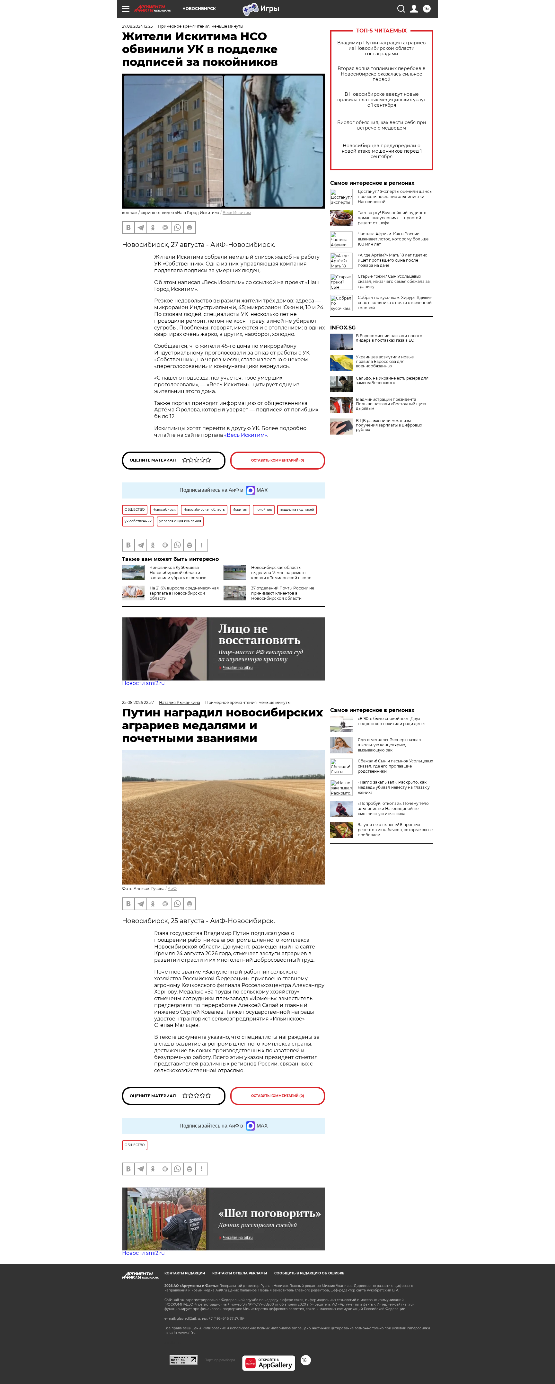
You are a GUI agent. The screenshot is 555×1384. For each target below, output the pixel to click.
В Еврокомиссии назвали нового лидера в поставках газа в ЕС (389, 338)
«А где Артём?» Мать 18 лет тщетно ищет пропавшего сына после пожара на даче (392, 260)
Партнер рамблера (220, 1360)
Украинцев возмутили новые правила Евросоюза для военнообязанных (385, 361)
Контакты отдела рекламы (239, 1273)
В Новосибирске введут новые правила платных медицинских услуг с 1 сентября (381, 100)
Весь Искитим (237, 212)
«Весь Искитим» (245, 435)
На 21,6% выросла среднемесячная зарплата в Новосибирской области (184, 593)
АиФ (172, 888)
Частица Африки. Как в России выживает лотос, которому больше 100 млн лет (393, 239)
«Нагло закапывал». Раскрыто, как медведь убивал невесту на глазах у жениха (394, 787)
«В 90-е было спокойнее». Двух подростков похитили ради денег (392, 721)
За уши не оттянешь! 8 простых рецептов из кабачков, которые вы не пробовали (395, 829)
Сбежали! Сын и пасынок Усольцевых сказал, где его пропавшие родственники (395, 766)
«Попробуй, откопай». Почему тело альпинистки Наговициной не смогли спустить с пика (393, 808)
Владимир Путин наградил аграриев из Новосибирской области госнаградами (381, 48)
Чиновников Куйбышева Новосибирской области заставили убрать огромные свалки (164, 575)
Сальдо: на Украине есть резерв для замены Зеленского (392, 380)
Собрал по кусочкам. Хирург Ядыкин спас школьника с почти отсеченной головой (395, 302)
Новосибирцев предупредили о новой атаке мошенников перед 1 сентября (382, 151)
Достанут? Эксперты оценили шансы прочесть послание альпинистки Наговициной (395, 196)
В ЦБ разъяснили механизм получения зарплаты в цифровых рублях (389, 425)
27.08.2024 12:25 (137, 26)
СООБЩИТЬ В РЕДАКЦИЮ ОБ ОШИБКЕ (309, 1273)
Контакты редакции (184, 1273)
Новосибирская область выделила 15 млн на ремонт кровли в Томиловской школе (281, 572)
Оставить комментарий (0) (277, 460)
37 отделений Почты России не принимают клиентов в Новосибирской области (282, 593)
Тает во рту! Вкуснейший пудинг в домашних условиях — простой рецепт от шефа (392, 217)
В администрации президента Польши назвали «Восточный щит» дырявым (391, 404)
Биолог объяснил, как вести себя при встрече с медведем (381, 125)
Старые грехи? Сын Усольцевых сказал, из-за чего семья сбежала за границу (394, 281)
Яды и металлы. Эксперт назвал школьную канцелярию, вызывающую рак (389, 744)
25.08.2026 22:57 (138, 702)
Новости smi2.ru (143, 683)
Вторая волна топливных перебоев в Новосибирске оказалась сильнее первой (382, 74)
